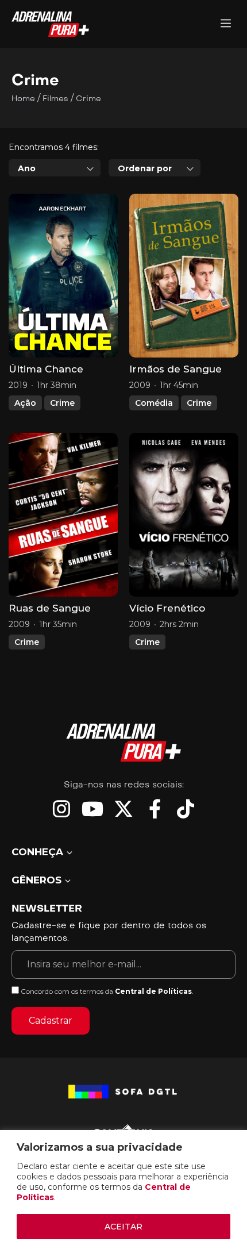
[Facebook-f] (154, 808)
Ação (25, 403)
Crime (62, 403)
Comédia (154, 403)
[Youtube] (92, 808)
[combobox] (55, 167)
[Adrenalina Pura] (226, 24)
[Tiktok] (185, 808)
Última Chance (46, 369)
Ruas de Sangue (50, 608)
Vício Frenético (167, 608)
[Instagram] (61, 808)
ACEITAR (123, 1226)
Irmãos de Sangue (175, 369)
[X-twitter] (123, 808)
